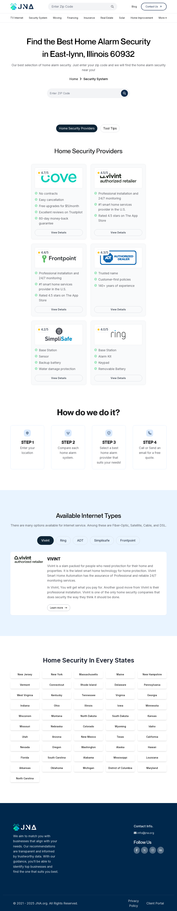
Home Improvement (142, 17)
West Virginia (25, 695)
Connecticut (56, 684)
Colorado (88, 726)
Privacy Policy (133, 903)
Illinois (88, 705)
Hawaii (152, 747)
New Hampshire (152, 674)
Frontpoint (128, 540)
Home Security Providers (77, 128)
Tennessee (88, 695)
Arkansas (25, 767)
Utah (25, 736)
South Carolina (57, 757)
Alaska (120, 747)
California (152, 736)
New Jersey (25, 674)
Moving (57, 17)
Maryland (152, 767)
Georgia (152, 695)
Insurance (89, 17)
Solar (122, 17)
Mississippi (120, 757)
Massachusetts (88, 674)
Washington (88, 747)
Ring (63, 540)
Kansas (152, 715)
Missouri (25, 726)
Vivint (45, 540)
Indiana (25, 705)
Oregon (56, 747)
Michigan (88, 767)
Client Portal (155, 903)
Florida (25, 757)
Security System (38, 17)
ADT (80, 540)
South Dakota (120, 715)
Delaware (120, 684)
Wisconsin (25, 715)
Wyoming (120, 726)
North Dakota (89, 715)
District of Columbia (120, 767)
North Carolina (25, 778)
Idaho (152, 726)
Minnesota (152, 705)
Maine (120, 674)
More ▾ (163, 17)
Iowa (120, 705)
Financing (72, 17)
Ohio (57, 705)
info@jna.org (145, 833)
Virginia (120, 695)
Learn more (56, 607)
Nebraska (57, 726)
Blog (134, 6)
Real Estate (107, 17)
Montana (56, 715)
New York (57, 674)
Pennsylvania (152, 684)
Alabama (88, 757)
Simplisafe (102, 540)
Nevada (25, 747)
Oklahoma (57, 767)
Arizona (56, 736)
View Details (58, 232)
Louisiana (152, 757)
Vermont (25, 684)
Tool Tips (110, 128)
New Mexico (88, 736)
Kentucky (56, 695)
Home (73, 79)
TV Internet (16, 17)
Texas (120, 736)
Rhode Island (88, 684)
